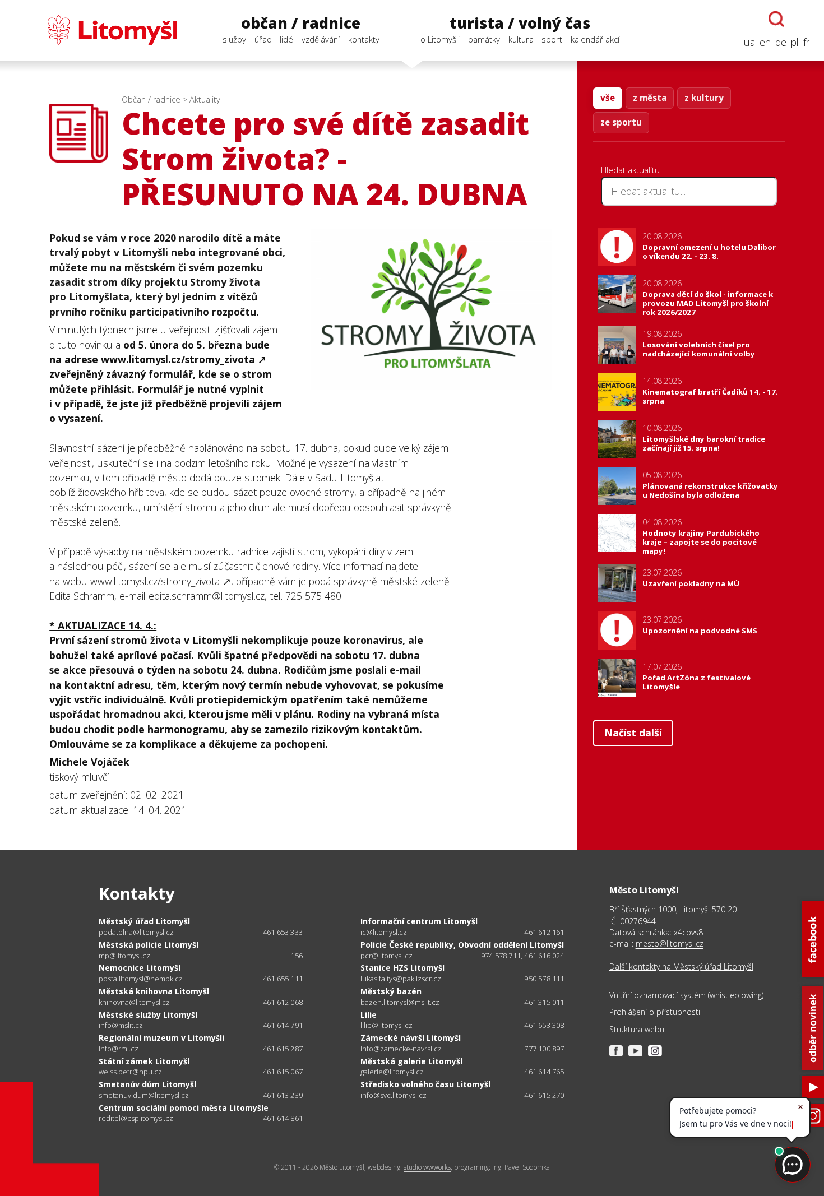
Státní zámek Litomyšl (144, 1061)
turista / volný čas (520, 23)
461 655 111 (283, 979)
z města (649, 97)
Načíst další (633, 732)
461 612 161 (544, 932)
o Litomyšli (440, 39)
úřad (263, 39)
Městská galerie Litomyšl (411, 1061)
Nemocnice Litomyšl (139, 967)
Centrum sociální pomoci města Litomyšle (184, 1107)
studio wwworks (427, 1167)
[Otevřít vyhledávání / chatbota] (776, 19)
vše (607, 97)
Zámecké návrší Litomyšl (410, 1037)
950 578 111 (544, 979)
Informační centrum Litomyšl (419, 921)
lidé (286, 39)
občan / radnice (300, 23)
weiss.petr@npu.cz (130, 1072)
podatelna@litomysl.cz (136, 932)
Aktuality (204, 99)
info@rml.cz (118, 1049)
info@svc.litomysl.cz (393, 1095)
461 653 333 (283, 932)
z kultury (704, 97)
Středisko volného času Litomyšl (425, 1084)
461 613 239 (283, 1095)
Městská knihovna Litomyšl (154, 991)
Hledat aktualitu (630, 169)
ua (749, 42)
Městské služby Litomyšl (148, 1014)
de (780, 42)
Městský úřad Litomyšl (144, 921)
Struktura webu (636, 1029)
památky (484, 39)
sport (551, 39)
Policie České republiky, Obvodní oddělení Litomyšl (462, 944)
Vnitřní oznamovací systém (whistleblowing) (686, 995)
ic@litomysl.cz (383, 932)
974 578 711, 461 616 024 (522, 956)
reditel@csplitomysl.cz (136, 1118)
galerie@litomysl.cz (392, 1072)
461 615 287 (283, 1049)
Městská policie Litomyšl (148, 944)
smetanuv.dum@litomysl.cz (144, 1095)
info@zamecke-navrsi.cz (401, 1049)
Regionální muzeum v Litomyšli (161, 1037)
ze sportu (621, 122)
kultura (521, 39)
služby (234, 39)
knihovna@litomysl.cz (134, 1002)
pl (795, 42)
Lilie (368, 1014)
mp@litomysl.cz (124, 956)
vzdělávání (321, 39)
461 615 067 (283, 1072)
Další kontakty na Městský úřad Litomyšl (681, 966)
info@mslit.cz (121, 1025)
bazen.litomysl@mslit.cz (399, 1002)
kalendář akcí (595, 39)
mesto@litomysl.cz (669, 943)
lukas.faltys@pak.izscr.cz (400, 979)
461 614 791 (283, 1025)
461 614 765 (544, 1072)
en (765, 42)
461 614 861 (283, 1118)
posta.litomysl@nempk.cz (141, 979)
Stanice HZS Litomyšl (402, 967)
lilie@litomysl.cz (386, 1025)
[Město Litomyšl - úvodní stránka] (96, 30)
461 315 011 (544, 1002)
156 (296, 956)
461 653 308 (544, 1025)
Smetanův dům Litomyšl (147, 1084)
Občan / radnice (151, 99)
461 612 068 (283, 1002)
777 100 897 (544, 1049)
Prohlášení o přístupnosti (654, 1012)
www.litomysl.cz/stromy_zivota (178, 359)
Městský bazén (391, 991)
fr (806, 42)
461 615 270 (544, 1095)
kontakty (363, 39)
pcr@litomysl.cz (386, 956)
